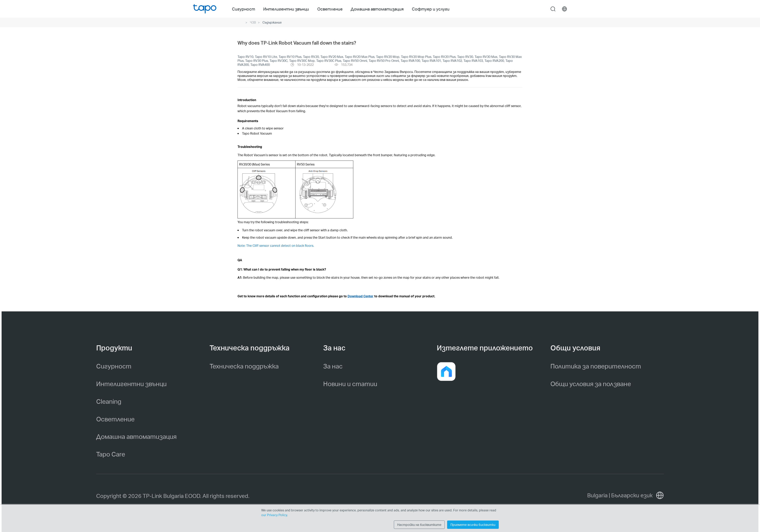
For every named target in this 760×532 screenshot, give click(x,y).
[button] (446, 371)
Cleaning (108, 401)
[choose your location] (564, 8)
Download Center (360, 296)
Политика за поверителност (595, 366)
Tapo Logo (204, 8)
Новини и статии (350, 384)
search (553, 9)
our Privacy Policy (274, 515)
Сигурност (113, 366)
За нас (333, 366)
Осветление (115, 419)
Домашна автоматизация (136, 436)
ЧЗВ (253, 22)
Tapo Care (110, 454)
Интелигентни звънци (131, 384)
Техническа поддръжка (244, 366)
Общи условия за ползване (590, 384)
